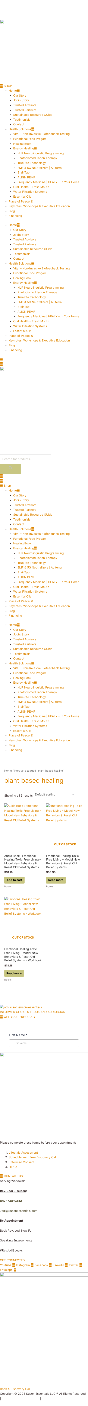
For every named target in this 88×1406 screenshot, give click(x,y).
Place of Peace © (21, 201)
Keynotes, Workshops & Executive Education (39, 206)
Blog (12, 211)
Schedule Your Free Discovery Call (32, 1157)
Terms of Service (53, 1398)
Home (13, 90)
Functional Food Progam (30, 138)
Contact (18, 124)
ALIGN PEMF (26, 177)
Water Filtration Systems (30, 191)
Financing (15, 215)
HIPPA (13, 1167)
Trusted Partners (24, 110)
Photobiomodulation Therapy (37, 158)
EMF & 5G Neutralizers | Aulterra (40, 167)
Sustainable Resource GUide (32, 114)
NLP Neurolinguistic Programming (41, 153)
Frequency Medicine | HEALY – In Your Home (48, 182)
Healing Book (22, 143)
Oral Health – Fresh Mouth (31, 187)
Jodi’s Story (21, 100)
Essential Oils (22, 196)
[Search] (10, 469)
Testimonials (21, 119)
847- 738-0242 (11, 1200)
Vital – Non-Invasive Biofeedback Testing (41, 134)
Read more (55, 880)
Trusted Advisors (24, 105)
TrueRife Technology (32, 163)
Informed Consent (22, 1162)
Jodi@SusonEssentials (15, 1210)
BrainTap (23, 172)
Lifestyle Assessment (24, 1152)
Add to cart (14, 880)
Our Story (19, 95)
